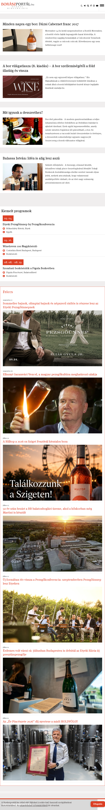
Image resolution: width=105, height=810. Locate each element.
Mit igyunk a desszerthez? (23, 112)
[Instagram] (93, 5)
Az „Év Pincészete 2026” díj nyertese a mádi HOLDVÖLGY (40, 720)
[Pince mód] (81, 5)
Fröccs (8, 292)
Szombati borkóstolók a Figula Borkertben (28, 268)
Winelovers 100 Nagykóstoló (20, 246)
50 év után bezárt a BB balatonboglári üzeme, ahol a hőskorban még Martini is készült (47, 509)
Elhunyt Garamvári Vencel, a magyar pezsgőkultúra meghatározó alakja (50, 373)
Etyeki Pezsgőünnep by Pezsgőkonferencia (29, 224)
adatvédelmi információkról (34, 805)
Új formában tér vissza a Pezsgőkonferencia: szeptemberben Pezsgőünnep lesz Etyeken (52, 580)
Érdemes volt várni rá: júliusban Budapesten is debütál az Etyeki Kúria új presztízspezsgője (51, 651)
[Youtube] (97, 5)
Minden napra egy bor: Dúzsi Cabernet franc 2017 (41, 24)
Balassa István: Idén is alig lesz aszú (31, 158)
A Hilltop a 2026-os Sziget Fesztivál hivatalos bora (35, 440)
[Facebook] (91, 5)
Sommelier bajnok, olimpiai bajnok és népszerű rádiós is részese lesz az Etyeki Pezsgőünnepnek (50, 304)
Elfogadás (97, 804)
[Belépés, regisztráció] (84, 5)
